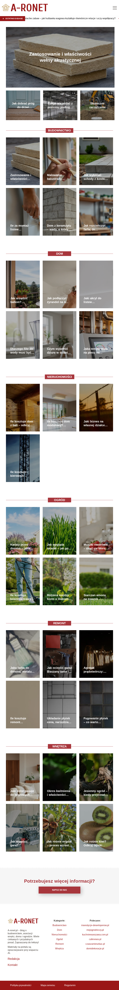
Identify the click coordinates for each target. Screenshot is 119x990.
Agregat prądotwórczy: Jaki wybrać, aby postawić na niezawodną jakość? (95, 669)
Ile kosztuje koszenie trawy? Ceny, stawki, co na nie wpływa (21, 597)
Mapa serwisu (48, 985)
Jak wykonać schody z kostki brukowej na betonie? (94, 177)
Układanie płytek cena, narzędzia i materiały (58, 720)
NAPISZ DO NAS (59, 890)
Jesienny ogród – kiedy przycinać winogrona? (95, 793)
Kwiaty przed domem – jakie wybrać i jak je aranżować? (20, 546)
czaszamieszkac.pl (95, 944)
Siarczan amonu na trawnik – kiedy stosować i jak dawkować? (95, 597)
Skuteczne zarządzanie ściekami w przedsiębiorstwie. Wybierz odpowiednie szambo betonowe (97, 105)
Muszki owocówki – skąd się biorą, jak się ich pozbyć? (96, 546)
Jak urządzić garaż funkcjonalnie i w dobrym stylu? (22, 843)
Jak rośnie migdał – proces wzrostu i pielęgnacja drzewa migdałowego (59, 843)
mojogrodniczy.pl (95, 930)
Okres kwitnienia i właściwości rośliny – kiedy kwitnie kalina (58, 793)
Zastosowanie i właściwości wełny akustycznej (60, 57)
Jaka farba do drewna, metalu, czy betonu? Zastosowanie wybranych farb (21, 669)
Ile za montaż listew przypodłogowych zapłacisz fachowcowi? (22, 227)
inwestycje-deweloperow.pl (95, 925)
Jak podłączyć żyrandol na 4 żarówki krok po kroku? (58, 300)
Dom (59, 253)
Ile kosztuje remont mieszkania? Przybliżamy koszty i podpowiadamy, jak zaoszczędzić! (22, 720)
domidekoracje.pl (95, 948)
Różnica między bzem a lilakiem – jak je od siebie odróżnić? (59, 597)
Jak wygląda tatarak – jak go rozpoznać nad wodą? (57, 546)
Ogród (59, 500)
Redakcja (14, 958)
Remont (59, 623)
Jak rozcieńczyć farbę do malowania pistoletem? (95, 227)
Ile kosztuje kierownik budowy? (18, 474)
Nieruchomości (59, 376)
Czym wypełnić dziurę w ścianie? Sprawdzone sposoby (59, 350)
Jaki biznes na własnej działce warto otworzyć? (95, 423)
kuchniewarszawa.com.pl (95, 934)
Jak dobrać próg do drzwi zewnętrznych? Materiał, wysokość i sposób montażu (23, 105)
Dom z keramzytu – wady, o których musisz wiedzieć (59, 227)
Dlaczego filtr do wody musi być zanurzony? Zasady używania (22, 350)
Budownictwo (59, 130)
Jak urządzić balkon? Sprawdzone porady (19, 300)
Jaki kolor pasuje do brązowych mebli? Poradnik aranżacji (22, 793)
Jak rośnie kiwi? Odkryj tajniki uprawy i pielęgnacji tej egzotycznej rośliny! (95, 843)
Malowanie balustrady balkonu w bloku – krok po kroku (58, 177)
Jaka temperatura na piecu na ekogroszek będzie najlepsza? (96, 350)
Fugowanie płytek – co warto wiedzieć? (96, 720)
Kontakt (13, 964)
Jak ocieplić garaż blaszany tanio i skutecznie (59, 669)
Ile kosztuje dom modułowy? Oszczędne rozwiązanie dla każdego (58, 423)
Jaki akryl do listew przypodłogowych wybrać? (96, 300)
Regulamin (70, 985)
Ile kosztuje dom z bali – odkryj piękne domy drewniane (21, 423)
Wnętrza (59, 746)
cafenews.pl (95, 939)
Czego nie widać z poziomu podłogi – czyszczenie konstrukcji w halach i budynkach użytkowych (60, 105)
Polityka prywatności (20, 985)
